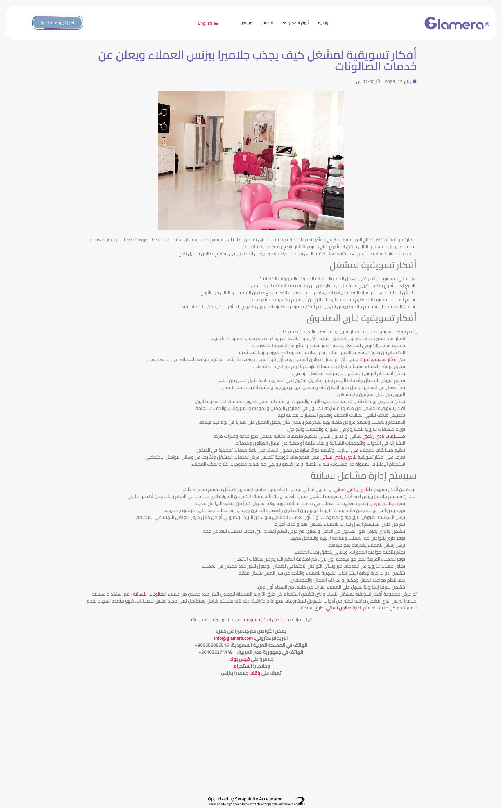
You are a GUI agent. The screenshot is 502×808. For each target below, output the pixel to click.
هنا (192, 619)
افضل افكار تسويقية (263, 619)
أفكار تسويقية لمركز (378, 359)
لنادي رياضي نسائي (338, 457)
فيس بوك (240, 659)
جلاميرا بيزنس (381, 503)
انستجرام (243, 666)
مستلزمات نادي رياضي (384, 436)
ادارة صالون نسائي (343, 607)
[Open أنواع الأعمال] (284, 23)
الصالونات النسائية (150, 593)
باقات (254, 672)
